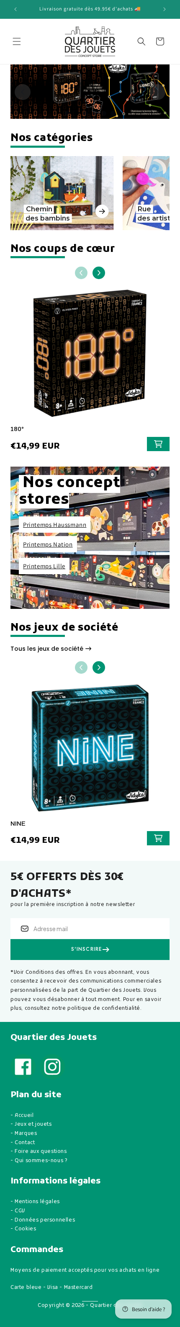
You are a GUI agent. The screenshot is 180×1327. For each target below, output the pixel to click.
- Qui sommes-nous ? (38, 1161)
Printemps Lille (44, 566)
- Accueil (21, 1115)
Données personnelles (45, 1220)
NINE (18, 823)
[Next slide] (157, 92)
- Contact (22, 1143)
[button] (17, 41)
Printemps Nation (48, 544)
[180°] (90, 357)
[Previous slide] (23, 92)
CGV (20, 1211)
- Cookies (23, 1229)
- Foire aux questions (38, 1151)
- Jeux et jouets (31, 1124)
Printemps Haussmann (54, 525)
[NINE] (90, 752)
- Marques (23, 1133)
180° (17, 429)
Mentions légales (37, 1202)
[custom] (23, 1066)
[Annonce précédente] (15, 9)
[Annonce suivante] (164, 9)
